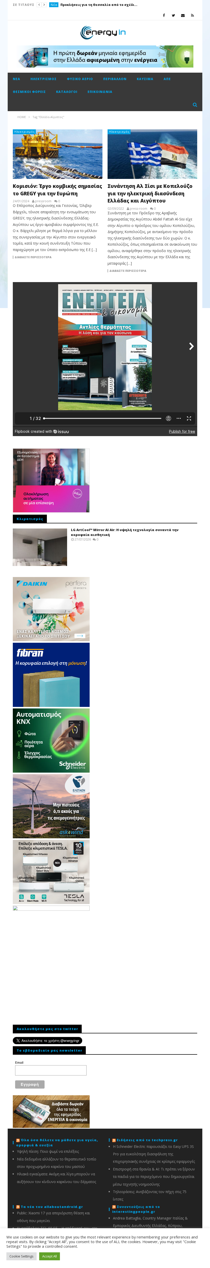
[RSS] (192, 15)
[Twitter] (173, 15)
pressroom (43, 201)
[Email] (183, 15)
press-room (138, 208)
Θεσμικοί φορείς (29, 92)
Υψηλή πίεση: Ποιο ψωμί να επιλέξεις (48, 1151)
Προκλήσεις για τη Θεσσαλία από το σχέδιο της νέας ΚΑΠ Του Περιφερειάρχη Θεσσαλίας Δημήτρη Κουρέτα (98, 5)
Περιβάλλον (115, 79)
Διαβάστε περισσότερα (33, 257)
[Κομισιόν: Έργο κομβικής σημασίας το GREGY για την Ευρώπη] (57, 154)
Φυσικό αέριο (80, 79)
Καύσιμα (145, 79)
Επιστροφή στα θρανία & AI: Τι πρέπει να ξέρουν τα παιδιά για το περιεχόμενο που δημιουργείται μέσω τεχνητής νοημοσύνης (154, 1177)
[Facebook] (164, 15)
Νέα (54, 5)
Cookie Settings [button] (21, 1256)
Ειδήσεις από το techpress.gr (147, 1140)
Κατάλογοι (66, 92)
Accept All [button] (49, 1256)
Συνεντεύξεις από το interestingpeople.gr (136, 1209)
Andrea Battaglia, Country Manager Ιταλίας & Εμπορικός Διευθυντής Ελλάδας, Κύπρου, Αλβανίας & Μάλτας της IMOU (150, 1226)
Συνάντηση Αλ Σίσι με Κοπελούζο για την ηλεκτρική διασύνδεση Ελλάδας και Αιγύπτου (150, 193)
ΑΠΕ (167, 79)
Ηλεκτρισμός (43, 79)
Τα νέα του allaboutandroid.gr (52, 1206)
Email (19, 1062)
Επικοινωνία (100, 92)
